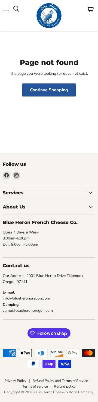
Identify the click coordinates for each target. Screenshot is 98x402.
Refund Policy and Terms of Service (60, 380)
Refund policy (65, 386)
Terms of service (35, 386)
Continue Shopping (49, 90)
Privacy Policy (15, 380)
